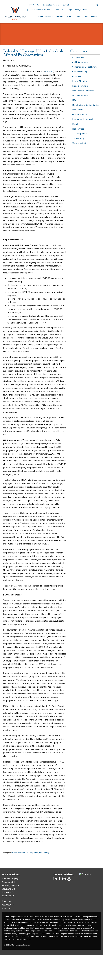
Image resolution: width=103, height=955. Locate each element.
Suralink (66, 5)
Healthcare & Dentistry (82, 90)
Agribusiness (78, 57)
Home (40, 16)
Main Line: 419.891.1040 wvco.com (8, 904)
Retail (75, 124)
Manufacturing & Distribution (85, 105)
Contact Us (59, 9)
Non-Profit (77, 109)
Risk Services (78, 128)
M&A (74, 100)
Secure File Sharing (51, 5)
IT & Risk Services (80, 95)
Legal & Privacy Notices (77, 9)
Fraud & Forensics (80, 85)
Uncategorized (79, 143)
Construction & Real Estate (84, 66)
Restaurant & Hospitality (83, 119)
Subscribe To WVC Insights (40, 9)
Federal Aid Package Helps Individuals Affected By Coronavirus (33, 53)
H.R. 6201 (49, 71)
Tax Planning (44, 853)
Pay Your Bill (34, 5)
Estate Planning (79, 81)
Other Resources (18, 853)
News (86, 16)
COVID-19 (76, 76)
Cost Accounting (79, 71)
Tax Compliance (32, 853)
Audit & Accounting (81, 62)
